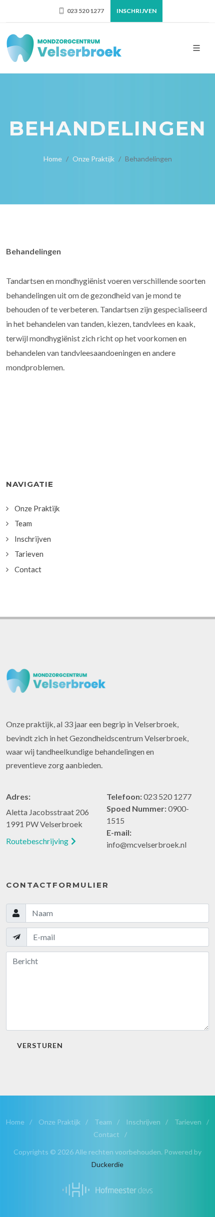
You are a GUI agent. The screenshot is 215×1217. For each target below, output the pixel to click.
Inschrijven (136, 10)
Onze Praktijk (59, 1122)
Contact (107, 1134)
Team (103, 1122)
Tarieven (188, 1122)
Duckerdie (108, 1164)
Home (53, 158)
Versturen (40, 1045)
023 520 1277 (85, 10)
